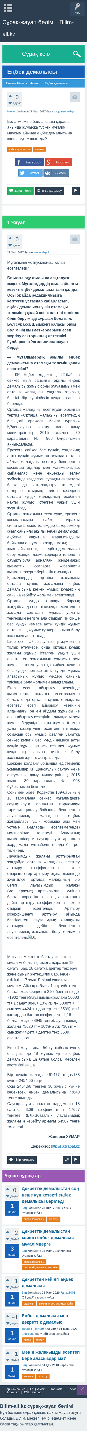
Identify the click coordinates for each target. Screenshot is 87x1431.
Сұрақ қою (36, 54)
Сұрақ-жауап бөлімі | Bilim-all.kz (38, 28)
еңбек (27, 1339)
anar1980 (28, 1334)
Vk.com (60, 173)
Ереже (72, 1389)
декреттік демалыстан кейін (41, 1267)
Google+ (62, 162)
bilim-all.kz (12, 1392)
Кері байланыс (15, 1389)
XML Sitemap (33, 1392)
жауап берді (41, 252)
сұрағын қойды (65, 111)
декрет (40, 1339)
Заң (24, 1208)
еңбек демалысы (19, 149)
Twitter (34, 173)
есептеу (43, 1376)
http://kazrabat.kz (65, 1146)
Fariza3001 (67, 1292)
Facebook (33, 162)
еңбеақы (29, 1303)
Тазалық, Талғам (33, 1329)
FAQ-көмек (37, 1389)
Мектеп (11, 111)
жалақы (39, 149)
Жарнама (56, 1389)
